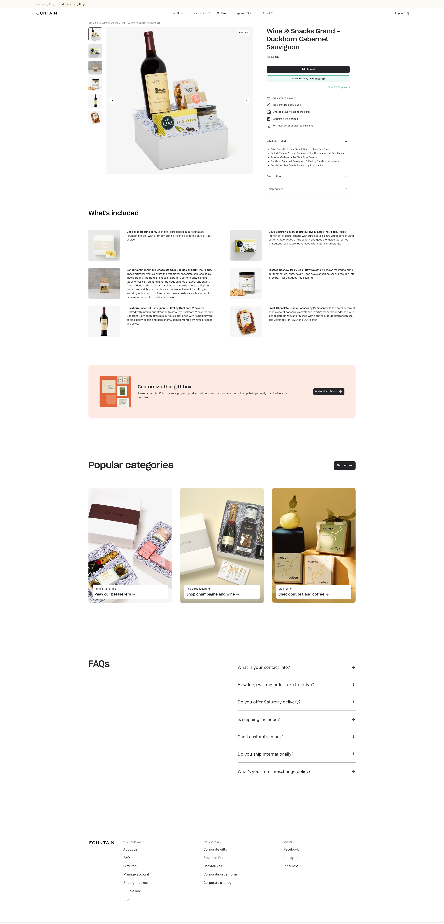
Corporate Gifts (243, 13)
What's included (276, 141)
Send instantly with (303, 79)
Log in (399, 13)
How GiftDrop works (339, 87)
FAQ (126, 857)
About (266, 13)
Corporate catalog (217, 882)
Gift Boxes (94, 22)
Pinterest (291, 866)
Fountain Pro (213, 857)
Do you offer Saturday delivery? (269, 702)
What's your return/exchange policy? (274, 771)
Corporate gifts (215, 849)
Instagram (291, 857)
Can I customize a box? (261, 736)
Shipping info (275, 189)
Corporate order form (220, 874)
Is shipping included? (259, 719)
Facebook (291, 849)
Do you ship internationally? (265, 754)
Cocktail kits (212, 866)
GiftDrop (222, 13)
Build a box (132, 891)
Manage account (136, 874)
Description (274, 176)
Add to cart (308, 69)
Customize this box (326, 391)
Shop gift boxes (135, 882)
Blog (126, 899)
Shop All (341, 465)
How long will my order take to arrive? (276, 684)
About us (130, 849)
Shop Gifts (176, 13)
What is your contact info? (264, 667)
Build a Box (200, 13)
